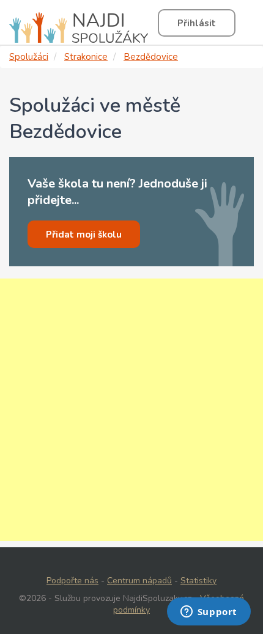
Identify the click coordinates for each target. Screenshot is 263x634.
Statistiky (198, 580)
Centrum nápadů (139, 580)
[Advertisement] (131, 410)
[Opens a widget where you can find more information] (208, 612)
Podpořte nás (72, 580)
